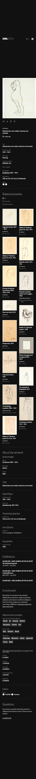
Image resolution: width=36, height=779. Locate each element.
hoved (17, 631)
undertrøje (6, 638)
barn (4, 631)
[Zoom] (4, 121)
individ (22, 638)
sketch (5, 621)
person (5, 642)
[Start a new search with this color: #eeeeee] (6, 184)
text (19, 625)
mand (11, 642)
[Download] (7, 121)
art (10, 621)
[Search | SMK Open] (8, 39)
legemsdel (29, 638)
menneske (15, 638)
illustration (6, 625)
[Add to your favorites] (14, 121)
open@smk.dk (7, 718)
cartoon (14, 625)
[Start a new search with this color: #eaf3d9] (3, 184)
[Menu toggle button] (32, 39)
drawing (15, 621)
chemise (10, 631)
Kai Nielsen (6, 173)
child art (22, 621)
